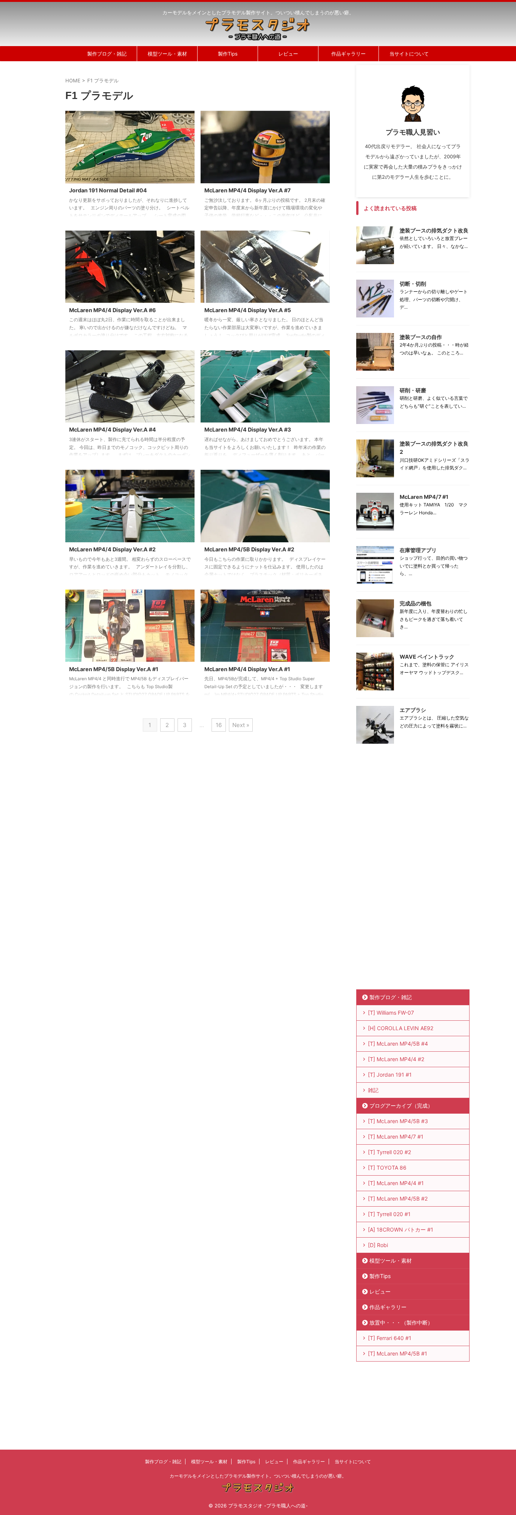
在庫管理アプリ (418, 550)
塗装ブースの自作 (421, 337)
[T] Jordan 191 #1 (390, 1074)
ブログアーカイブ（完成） (401, 1105)
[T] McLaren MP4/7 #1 (395, 1136)
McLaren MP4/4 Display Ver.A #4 (112, 429)
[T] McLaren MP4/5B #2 (398, 1198)
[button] (130, 147)
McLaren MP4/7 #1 (424, 497)
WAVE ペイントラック (427, 656)
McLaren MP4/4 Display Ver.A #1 (247, 669)
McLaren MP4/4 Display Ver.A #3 (247, 429)
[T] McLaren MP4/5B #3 (398, 1121)
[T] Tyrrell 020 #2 (389, 1152)
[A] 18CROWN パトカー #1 (400, 1229)
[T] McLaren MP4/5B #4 (398, 1043)
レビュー (288, 54)
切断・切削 (413, 283)
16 (219, 725)
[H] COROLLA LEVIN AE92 (400, 1028)
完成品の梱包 (415, 603)
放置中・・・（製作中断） (401, 1322)
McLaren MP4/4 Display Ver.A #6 (112, 310)
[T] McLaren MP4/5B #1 (397, 1353)
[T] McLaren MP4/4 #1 (396, 1183)
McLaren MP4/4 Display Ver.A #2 (112, 549)
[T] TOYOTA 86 (387, 1167)
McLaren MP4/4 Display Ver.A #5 (247, 310)
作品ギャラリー (348, 54)
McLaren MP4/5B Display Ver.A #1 (113, 669)
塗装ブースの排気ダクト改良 (434, 230)
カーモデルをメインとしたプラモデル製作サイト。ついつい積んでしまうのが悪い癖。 (258, 1476)
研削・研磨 (413, 390)
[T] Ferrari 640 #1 (389, 1338)
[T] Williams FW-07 (391, 1012)
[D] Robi (378, 1245)
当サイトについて (409, 54)
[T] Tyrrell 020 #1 (389, 1214)
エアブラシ (413, 710)
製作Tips (228, 54)
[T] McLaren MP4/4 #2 (396, 1059)
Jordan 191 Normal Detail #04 (108, 190)
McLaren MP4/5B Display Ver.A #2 (249, 549)
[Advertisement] (413, 872)
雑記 (373, 1090)
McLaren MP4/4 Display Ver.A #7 (247, 190)
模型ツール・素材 (167, 54)
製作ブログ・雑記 (107, 54)
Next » (240, 725)
